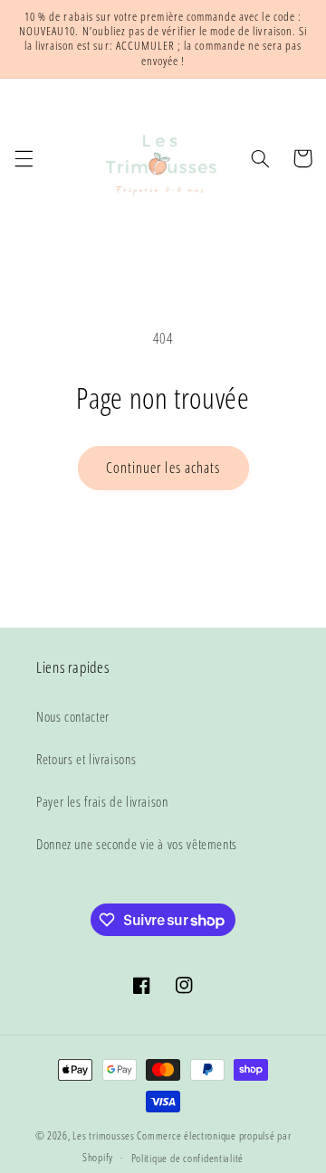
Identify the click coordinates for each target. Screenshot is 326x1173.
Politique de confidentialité (187, 1158)
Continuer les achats (163, 468)
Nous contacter (73, 716)
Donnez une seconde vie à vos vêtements (136, 844)
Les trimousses (104, 1135)
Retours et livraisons (86, 759)
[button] (23, 158)
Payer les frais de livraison (102, 801)
